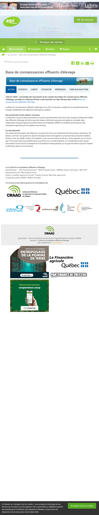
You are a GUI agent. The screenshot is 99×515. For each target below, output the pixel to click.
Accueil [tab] (11, 89)
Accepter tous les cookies (82, 506)
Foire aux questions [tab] (78, 89)
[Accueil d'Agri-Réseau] (11, 22)
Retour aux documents (17, 62)
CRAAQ (52, 507)
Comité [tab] (34, 89)
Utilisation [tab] (46, 89)
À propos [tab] (22, 89)
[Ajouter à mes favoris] (93, 68)
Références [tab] (60, 89)
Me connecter (86, 20)
